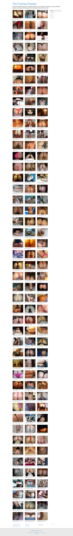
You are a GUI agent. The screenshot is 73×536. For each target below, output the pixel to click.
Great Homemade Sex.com (16, 525)
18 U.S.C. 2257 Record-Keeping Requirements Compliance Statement (36, 532)
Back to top (36, 533)
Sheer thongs (52, 12)
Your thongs (52, 17)
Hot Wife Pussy (28, 525)
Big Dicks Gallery (40, 524)
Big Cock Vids (27, 524)
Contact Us (36, 531)
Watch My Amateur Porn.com (17, 526)
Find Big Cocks (28, 526)
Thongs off (51, 14)
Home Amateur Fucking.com (16, 524)
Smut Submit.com (40, 525)
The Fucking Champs (24, 3)
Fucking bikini (52, 524)
